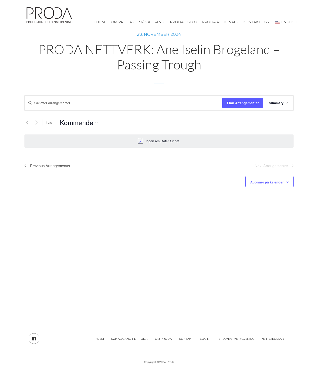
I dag (49, 122)
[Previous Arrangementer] (27, 122)
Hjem (99, 22)
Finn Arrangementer (243, 103)
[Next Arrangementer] (36, 122)
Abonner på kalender (267, 182)
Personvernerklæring (235, 338)
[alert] (159, 140)
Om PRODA (121, 22)
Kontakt (186, 338)
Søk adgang (151, 22)
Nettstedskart (274, 338)
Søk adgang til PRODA (129, 338)
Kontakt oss (256, 22)
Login (204, 338)
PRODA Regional (219, 22)
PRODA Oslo (182, 22)
